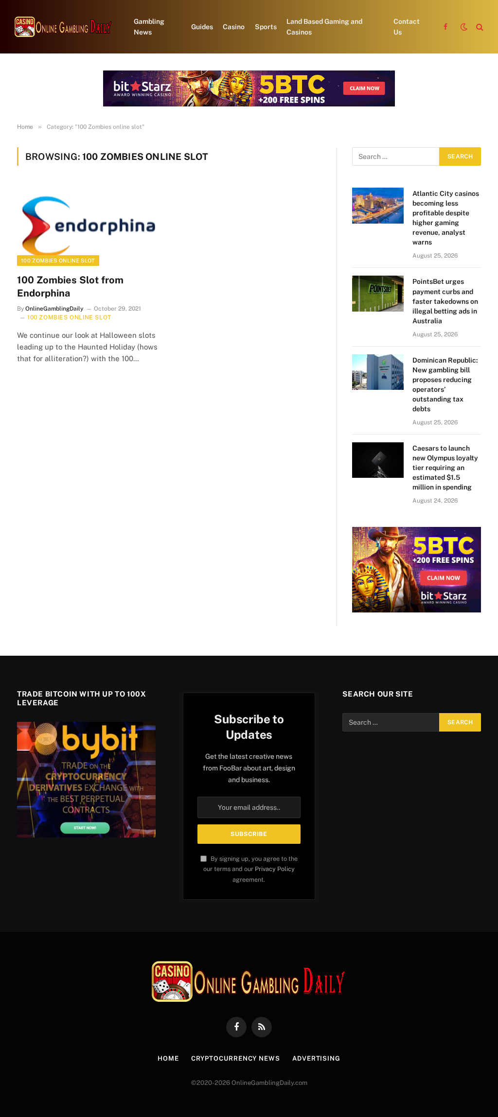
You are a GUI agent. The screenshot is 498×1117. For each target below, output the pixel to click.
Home (168, 1058)
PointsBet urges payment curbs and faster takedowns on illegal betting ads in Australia (445, 301)
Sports (266, 27)
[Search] (478, 27)
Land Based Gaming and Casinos (324, 26)
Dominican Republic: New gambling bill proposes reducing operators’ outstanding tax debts (445, 384)
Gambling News (149, 26)
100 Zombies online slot (58, 260)
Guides (202, 27)
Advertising (316, 1058)
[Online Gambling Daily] (63, 26)
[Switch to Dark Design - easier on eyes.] (464, 27)
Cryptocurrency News (235, 1058)
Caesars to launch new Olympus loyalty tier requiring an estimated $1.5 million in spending (445, 467)
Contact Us (406, 26)
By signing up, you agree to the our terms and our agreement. (250, 869)
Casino (234, 27)
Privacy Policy (275, 869)
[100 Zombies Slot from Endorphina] (88, 225)
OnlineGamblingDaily (54, 308)
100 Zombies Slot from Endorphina (70, 286)
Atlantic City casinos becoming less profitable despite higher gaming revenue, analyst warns (445, 218)
